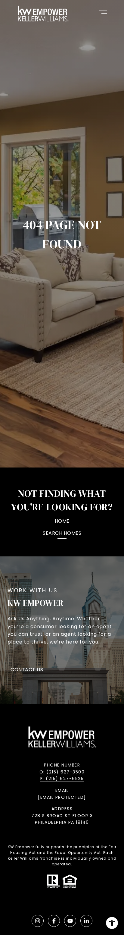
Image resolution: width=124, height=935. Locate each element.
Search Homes (62, 534)
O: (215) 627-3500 (62, 772)
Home (62, 521)
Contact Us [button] (27, 670)
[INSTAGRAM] (38, 921)
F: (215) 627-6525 (62, 779)
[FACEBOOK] (54, 921)
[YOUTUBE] (70, 921)
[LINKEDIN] (86, 921)
